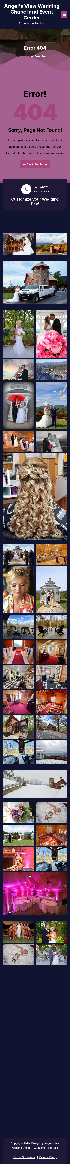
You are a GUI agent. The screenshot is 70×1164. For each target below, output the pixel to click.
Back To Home (36, 164)
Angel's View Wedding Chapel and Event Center (32, 12)
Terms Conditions (24, 1157)
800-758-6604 (41, 191)
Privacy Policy (48, 1157)
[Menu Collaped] (64, 14)
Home (26, 56)
